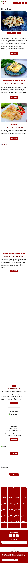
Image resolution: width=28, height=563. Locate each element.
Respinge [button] (10, 559)
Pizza (11, 515)
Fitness (4, 503)
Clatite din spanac (14, 389)
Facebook (17, 3)
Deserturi (14, 453)
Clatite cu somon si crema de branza (14, 36)
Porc (24, 515)
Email (23, 3)
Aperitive (9, 33)
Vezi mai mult (14, 439)
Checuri (4, 497)
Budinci (23, 491)
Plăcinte (17, 515)
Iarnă (11, 503)
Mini (4, 509)
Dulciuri (24, 497)
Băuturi (10, 491)
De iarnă (19, 33)
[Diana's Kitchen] (3, 3)
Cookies (15, 559)
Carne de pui (6, 80)
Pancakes (11, 509)
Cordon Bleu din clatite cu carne (14, 256)
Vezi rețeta (14, 53)
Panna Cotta (17, 509)
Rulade (17, 521)
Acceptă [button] (4, 559)
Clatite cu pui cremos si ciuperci (14, 83)
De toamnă (17, 80)
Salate (23, 521)
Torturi (17, 527)
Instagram (20, 3)
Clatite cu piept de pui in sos (14, 127)
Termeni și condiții (14, 551)
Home (14, 549)
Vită (24, 527)
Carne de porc (16, 253)
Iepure (17, 503)
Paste (24, 509)
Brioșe (17, 491)
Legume (23, 503)
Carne (11, 253)
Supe (11, 527)
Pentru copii (14, 474)
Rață (11, 521)
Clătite (14, 33)
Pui (4, 521)
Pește (4, 515)
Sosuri (23, 80)
